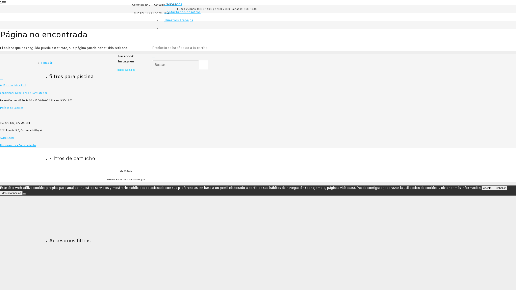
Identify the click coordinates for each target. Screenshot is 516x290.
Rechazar (500, 188)
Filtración (47, 63)
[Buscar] (153, 56)
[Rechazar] (24, 194)
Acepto (487, 188)
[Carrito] (153, 40)
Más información (11, 193)
